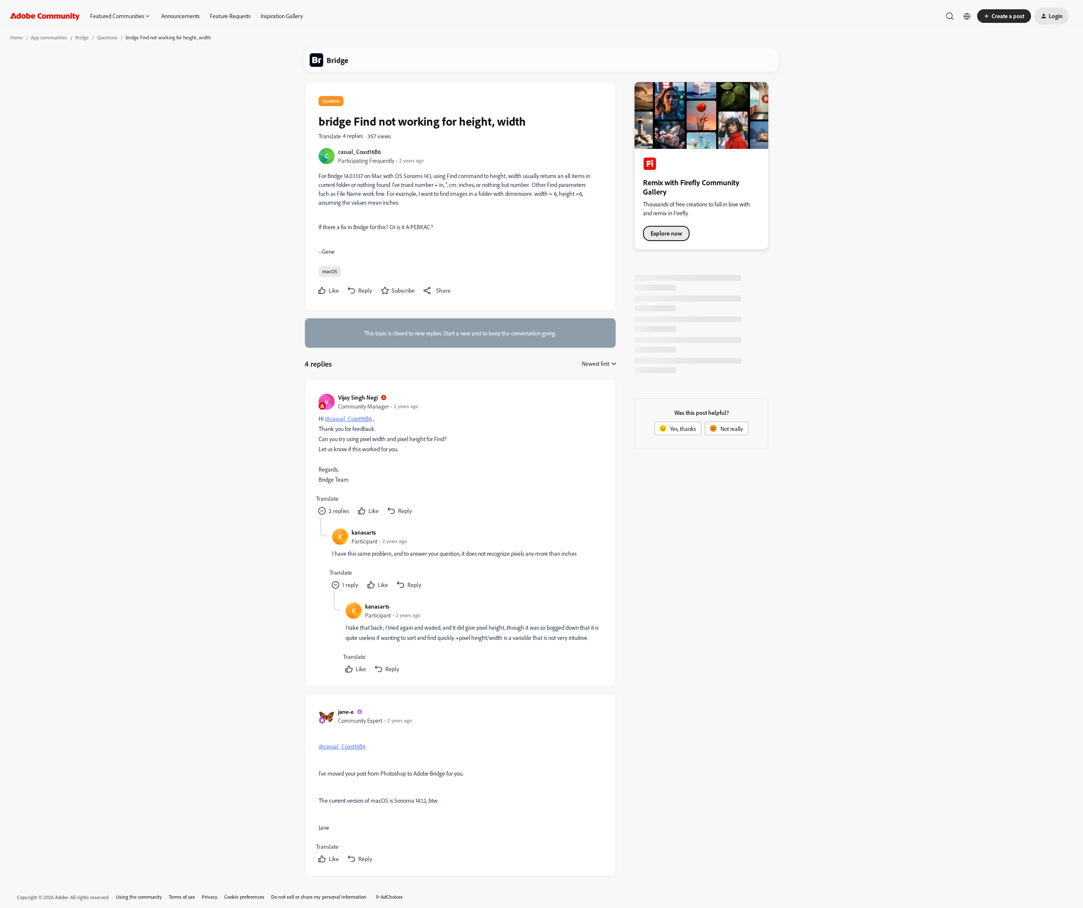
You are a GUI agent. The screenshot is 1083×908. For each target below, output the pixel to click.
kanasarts (364, 532)
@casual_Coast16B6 (348, 418)
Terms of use (182, 897)
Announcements (180, 15)
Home (16, 37)
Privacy (209, 897)
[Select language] (967, 16)
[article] (459, 455)
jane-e (346, 711)
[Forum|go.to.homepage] (45, 16)
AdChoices (392, 897)
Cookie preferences (244, 897)
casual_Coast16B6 (359, 151)
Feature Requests (230, 15)
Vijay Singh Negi (358, 397)
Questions (107, 37)
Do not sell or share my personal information (318, 897)
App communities (49, 37)
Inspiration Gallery (282, 15)
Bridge (82, 37)
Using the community (139, 897)
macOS (329, 271)
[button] (1004, 16)
